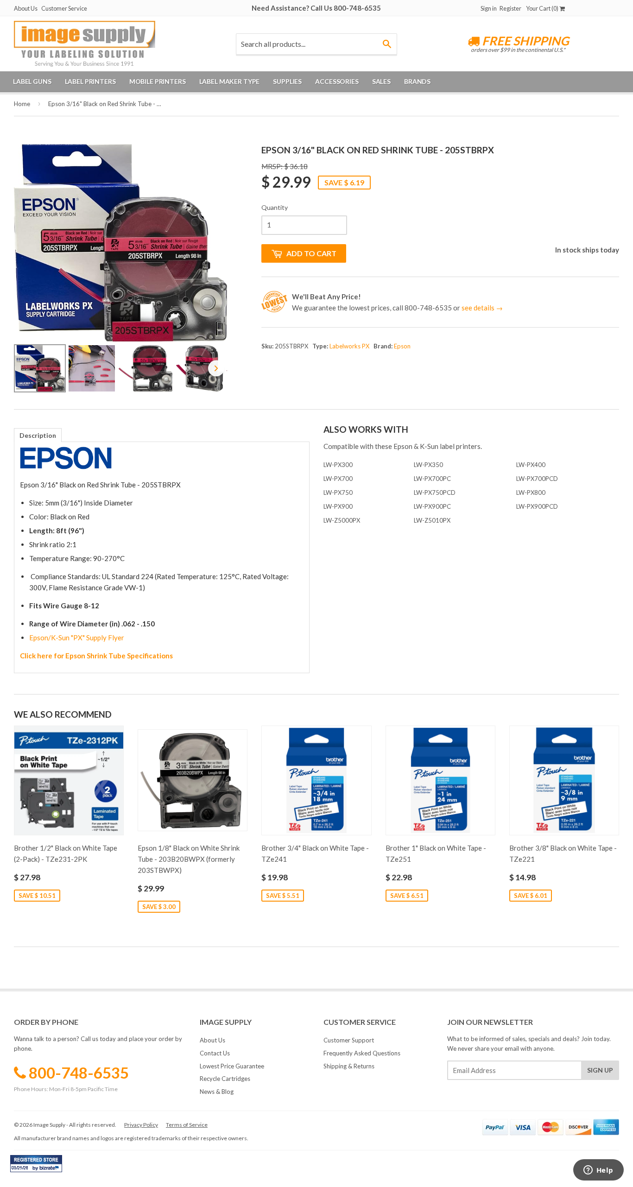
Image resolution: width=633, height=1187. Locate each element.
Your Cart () (542, 8)
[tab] (38, 435)
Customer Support (348, 1040)
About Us (26, 8)
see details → (482, 307)
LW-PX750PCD (435, 492)
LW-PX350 (428, 464)
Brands (417, 81)
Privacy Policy (141, 1124)
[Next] (213, 243)
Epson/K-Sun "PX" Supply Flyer (76, 637)
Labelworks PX (349, 346)
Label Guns (32, 81)
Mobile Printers (157, 81)
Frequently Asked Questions (361, 1053)
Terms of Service (187, 1124)
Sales (381, 81)
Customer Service (64, 8)
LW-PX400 (530, 464)
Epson (402, 346)
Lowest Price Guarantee (232, 1066)
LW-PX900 (338, 506)
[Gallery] (120, 270)
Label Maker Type (229, 81)
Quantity (274, 207)
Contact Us (215, 1053)
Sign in (489, 8)
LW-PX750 (338, 492)
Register (510, 8)
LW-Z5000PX (341, 520)
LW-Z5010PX (432, 520)
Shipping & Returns (348, 1066)
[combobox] (316, 44)
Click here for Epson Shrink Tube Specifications (96, 655)
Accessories (336, 81)
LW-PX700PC (432, 478)
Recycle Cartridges (225, 1078)
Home (22, 103)
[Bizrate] (50, 1170)
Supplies (287, 81)
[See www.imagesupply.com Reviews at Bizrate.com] (36, 1163)
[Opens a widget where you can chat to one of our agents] (598, 1170)
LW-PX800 (530, 492)
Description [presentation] (37, 435)
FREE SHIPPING (524, 40)
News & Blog (217, 1091)
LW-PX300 (338, 464)
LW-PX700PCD (537, 478)
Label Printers (90, 81)
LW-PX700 (338, 478)
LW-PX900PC (432, 506)
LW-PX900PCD (537, 506)
